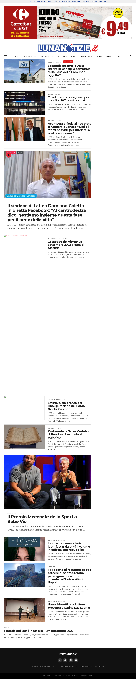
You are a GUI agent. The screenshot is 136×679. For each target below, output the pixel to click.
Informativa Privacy (69, 666)
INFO (119, 56)
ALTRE (99, 56)
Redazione (99, 666)
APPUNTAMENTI (87, 56)
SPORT (65, 56)
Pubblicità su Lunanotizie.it (44, 666)
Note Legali (86, 666)
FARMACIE (110, 56)
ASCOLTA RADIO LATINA (96, 1)
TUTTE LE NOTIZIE (30, 56)
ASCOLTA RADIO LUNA (41, 1)
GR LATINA (68, 62)
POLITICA (55, 56)
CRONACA (45, 56)
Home (17, 56)
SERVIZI (74, 56)
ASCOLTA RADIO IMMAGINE (68, 1)
